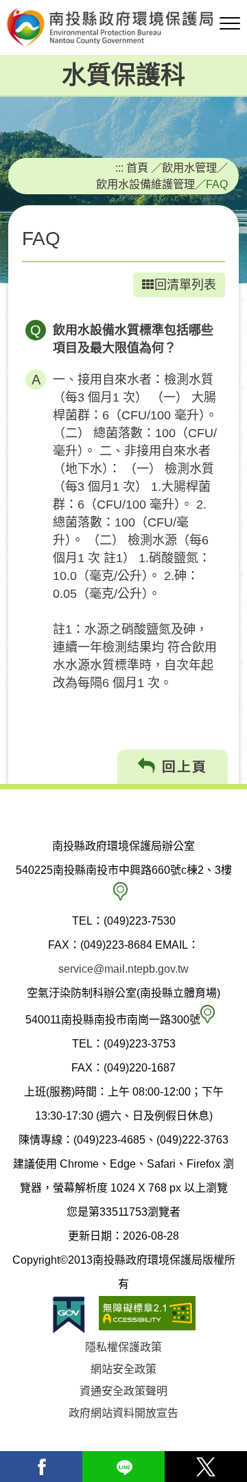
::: (119, 167)
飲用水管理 (189, 167)
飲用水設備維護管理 (145, 184)
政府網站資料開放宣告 (123, 1413)
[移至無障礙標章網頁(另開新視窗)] (147, 1315)
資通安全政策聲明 (123, 1391)
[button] (230, 24)
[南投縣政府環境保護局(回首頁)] (123, 27)
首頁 (137, 167)
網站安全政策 (123, 1369)
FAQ (217, 184)
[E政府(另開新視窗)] (68, 1315)
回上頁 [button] (181, 766)
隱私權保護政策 (123, 1347)
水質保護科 (123, 75)
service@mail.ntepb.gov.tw (123, 969)
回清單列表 (185, 285)
